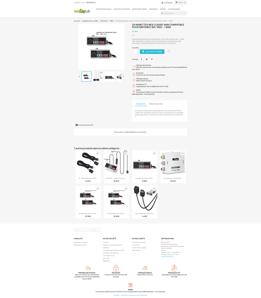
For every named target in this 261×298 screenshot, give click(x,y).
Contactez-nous (109, 256)
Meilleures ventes (80, 245)
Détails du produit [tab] (156, 104)
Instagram (90, 230)
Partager (141, 59)
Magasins (106, 261)
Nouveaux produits (80, 242)
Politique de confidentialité (112, 245)
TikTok (94, 230)
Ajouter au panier (152, 51)
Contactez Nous (103, 9)
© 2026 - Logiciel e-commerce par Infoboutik (130, 295)
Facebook (76, 230)
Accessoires (174, 9)
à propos (106, 248)
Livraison (106, 242)
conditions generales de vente (113, 250)
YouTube (85, 230)
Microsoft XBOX (139, 9)
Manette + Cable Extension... (116, 178)
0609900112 (91, 2)
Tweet (147, 59)
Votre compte (138, 238)
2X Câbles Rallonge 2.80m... (88, 178)
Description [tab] (141, 104)
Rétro (163, 9)
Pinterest (152, 59)
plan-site (106, 258)
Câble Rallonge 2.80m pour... (144, 213)
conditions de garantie (111, 253)
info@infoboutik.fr (167, 256)
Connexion (136, 245)
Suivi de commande (138, 242)
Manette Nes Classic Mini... (144, 178)
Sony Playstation (122, 9)
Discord (99, 230)
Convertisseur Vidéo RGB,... (173, 178)
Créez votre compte (139, 248)
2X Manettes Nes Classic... (88, 213)
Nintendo (153, 9)
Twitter (81, 230)
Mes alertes (136, 250)
